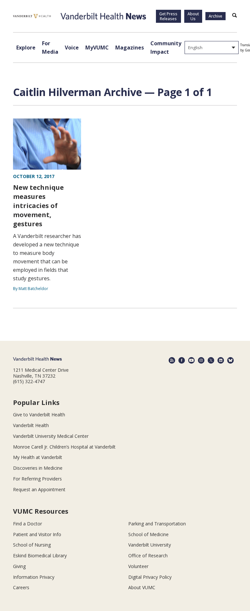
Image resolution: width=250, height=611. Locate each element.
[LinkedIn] (220, 360)
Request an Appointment (39, 489)
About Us (193, 16)
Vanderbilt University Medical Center (51, 436)
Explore (25, 47)
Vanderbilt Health (31, 425)
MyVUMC (97, 47)
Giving (19, 566)
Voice (72, 47)
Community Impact (165, 47)
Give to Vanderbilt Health (39, 414)
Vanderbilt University (149, 545)
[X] (211, 360)
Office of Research (148, 555)
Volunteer (138, 566)
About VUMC (141, 587)
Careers (21, 587)
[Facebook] (181, 360)
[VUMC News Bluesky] (230, 360)
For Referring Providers (37, 479)
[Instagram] (201, 360)
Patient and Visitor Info (37, 534)
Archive (215, 16)
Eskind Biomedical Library (40, 555)
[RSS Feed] (172, 360)
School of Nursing (32, 545)
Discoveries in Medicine (37, 468)
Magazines (129, 47)
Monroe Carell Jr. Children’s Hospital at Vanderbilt (64, 447)
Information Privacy (33, 577)
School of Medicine (148, 534)
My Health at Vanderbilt (37, 457)
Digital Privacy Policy (150, 577)
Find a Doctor (27, 524)
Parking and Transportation (157, 524)
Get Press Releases (168, 16)
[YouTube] (191, 360)
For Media (50, 47)
